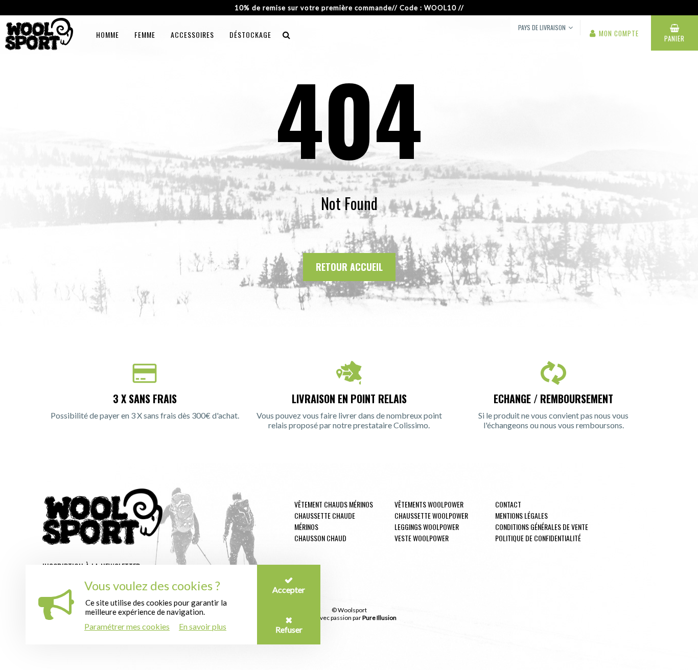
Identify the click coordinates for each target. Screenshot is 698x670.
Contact (508, 504)
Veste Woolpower (421, 538)
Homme (107, 34)
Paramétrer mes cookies (127, 626)
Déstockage (250, 34)
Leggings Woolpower (426, 526)
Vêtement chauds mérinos (333, 504)
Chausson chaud (320, 538)
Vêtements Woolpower (428, 504)
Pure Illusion (379, 617)
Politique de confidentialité (538, 538)
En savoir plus (202, 626)
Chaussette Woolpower (431, 515)
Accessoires (192, 34)
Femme (144, 34)
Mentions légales (521, 515)
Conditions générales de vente (541, 526)
